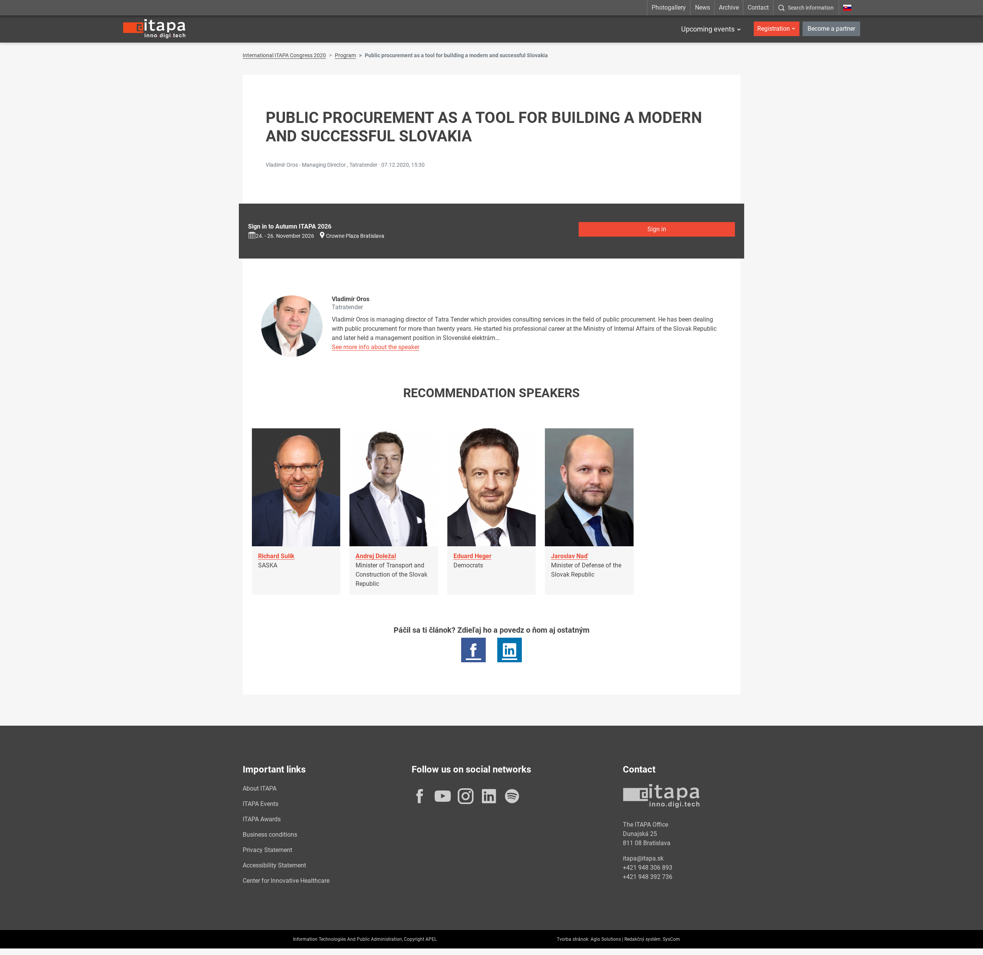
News (702, 7)
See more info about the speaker (375, 347)
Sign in (656, 229)
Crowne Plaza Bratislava (355, 236)
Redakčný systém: (643, 939)
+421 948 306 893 (647, 867)
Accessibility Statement (274, 865)
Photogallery (669, 7)
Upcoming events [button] (708, 29)
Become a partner (831, 28)
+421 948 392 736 (647, 876)
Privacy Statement (267, 850)
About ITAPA (259, 788)
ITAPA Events (260, 803)
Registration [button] (773, 28)
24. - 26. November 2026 (285, 236)
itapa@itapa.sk (643, 858)
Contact (758, 7)
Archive (729, 7)
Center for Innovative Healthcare (286, 880)
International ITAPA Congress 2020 (284, 55)
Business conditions (270, 834)
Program (345, 55)
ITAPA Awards (262, 819)
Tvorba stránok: (573, 939)
